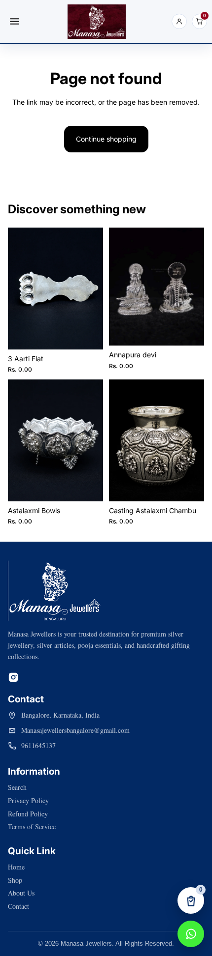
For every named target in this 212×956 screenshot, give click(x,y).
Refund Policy (28, 813)
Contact (18, 906)
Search (17, 787)
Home (16, 866)
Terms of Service (32, 826)
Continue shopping (106, 139)
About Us (21, 893)
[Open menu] (14, 21)
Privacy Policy (28, 800)
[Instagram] (13, 677)
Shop (15, 880)
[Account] (179, 21)
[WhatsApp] (190, 934)
